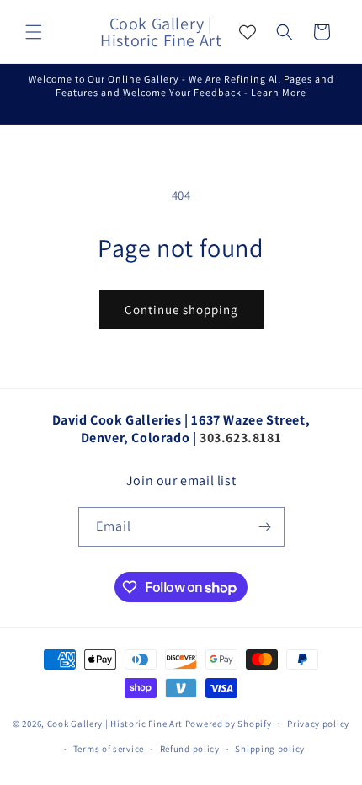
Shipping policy (270, 749)
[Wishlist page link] (247, 32)
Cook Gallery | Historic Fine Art (115, 723)
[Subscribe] (265, 527)
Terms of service (108, 749)
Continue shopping (181, 310)
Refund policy (190, 749)
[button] (33, 32)
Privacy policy (318, 723)
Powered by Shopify (228, 723)
